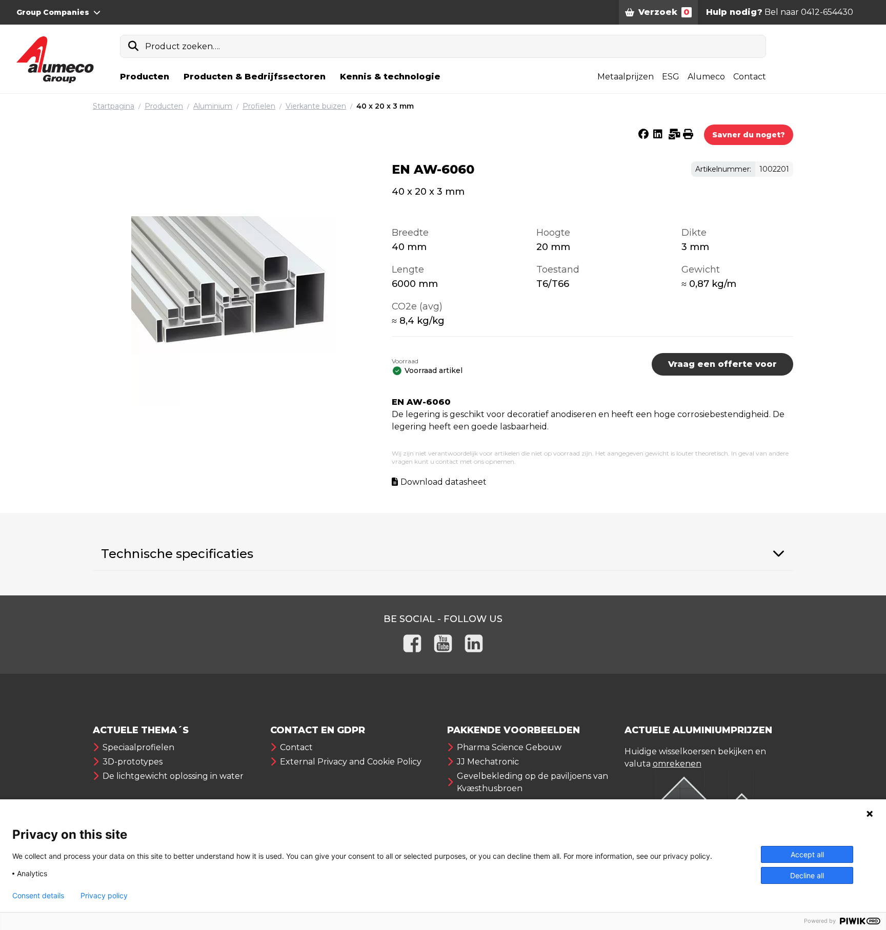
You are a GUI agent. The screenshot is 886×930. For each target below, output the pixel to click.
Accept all (807, 854)
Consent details (38, 896)
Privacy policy (104, 896)
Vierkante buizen (316, 106)
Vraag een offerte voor (722, 364)
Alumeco (706, 76)
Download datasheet (443, 482)
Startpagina (113, 106)
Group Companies (52, 12)
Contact (749, 76)
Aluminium (212, 106)
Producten (144, 76)
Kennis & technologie (390, 76)
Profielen (259, 106)
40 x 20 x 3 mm (385, 106)
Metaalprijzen (625, 76)
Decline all (807, 875)
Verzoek (664, 12)
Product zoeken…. (182, 46)
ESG (670, 76)
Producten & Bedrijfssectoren (255, 76)
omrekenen (677, 764)
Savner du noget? (748, 134)
